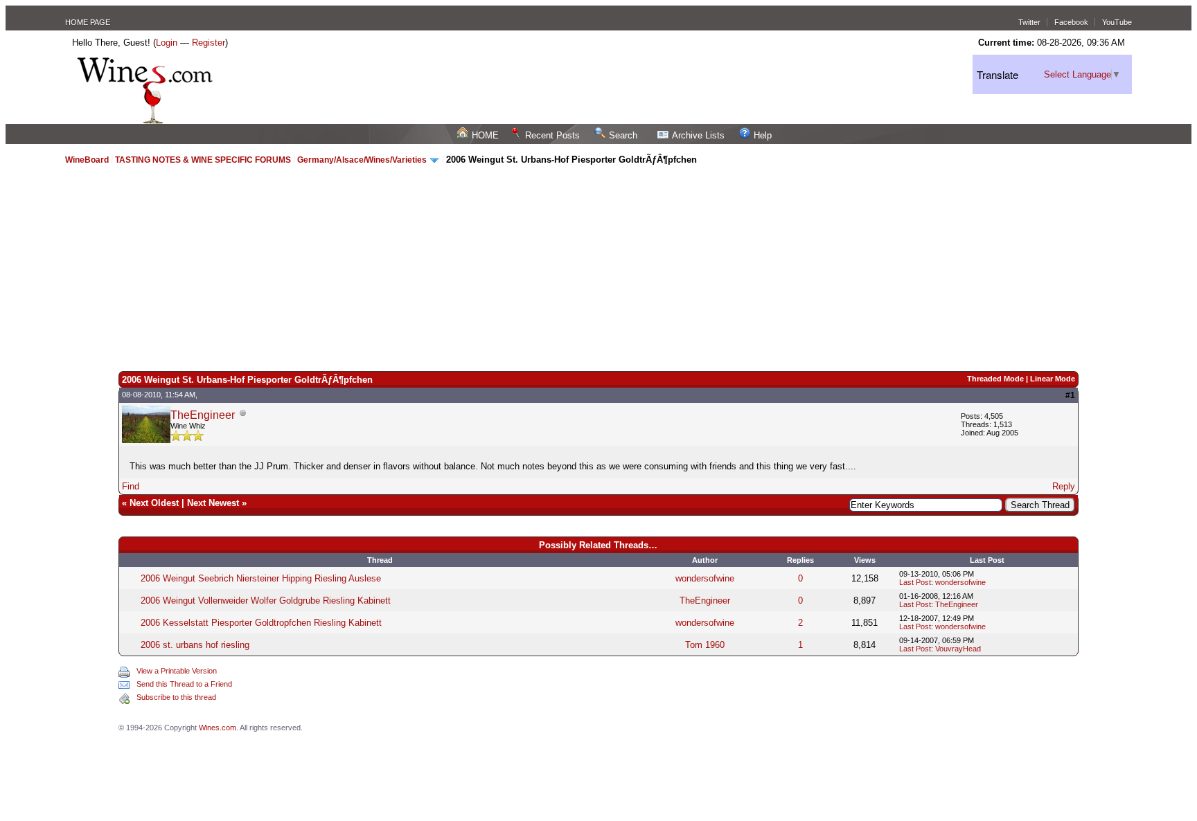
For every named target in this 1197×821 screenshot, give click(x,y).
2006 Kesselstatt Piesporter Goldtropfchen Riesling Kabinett (261, 622)
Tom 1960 (705, 645)
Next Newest (213, 503)
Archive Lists (698, 135)
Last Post (915, 582)
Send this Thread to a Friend (184, 684)
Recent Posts (552, 135)
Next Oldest (154, 503)
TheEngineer (202, 415)
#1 (1070, 395)
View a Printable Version (176, 671)
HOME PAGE (87, 22)
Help (763, 135)
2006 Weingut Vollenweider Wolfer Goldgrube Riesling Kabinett (266, 600)
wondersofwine (704, 578)
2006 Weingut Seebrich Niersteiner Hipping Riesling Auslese (261, 578)
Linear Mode (1052, 379)
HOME (485, 135)
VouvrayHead (958, 648)
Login (166, 42)
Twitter (1029, 22)
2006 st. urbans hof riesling (195, 645)
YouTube (1117, 22)
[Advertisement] (598, 267)
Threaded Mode (995, 379)
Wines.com (217, 727)
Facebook (1071, 22)
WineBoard (87, 160)
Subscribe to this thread (176, 697)
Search (623, 135)
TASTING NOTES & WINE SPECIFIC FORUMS (203, 160)
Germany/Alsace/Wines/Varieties (363, 160)
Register (208, 42)
